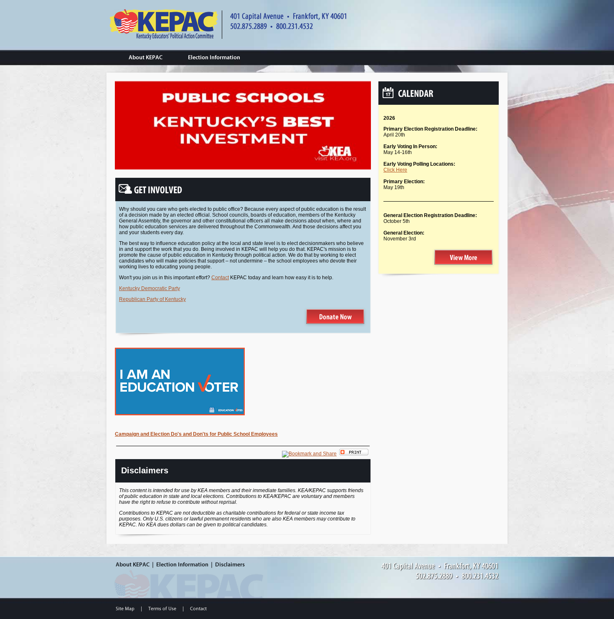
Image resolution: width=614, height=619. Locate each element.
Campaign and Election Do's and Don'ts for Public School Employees (196, 434)
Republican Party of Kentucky (152, 299)
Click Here (395, 170)
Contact (220, 277)
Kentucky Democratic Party (149, 288)
